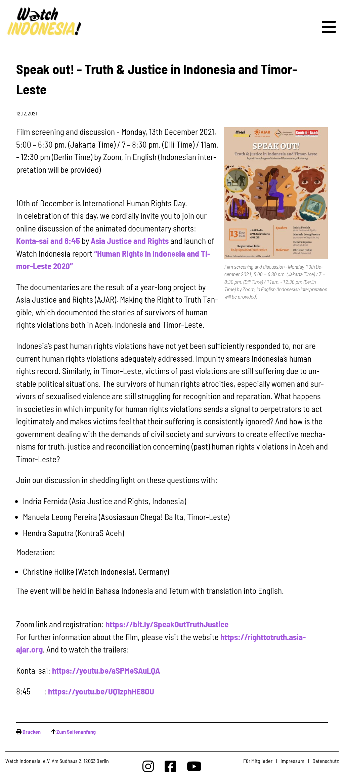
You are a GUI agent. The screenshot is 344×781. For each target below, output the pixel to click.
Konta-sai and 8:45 (48, 241)
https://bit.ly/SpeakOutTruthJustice (166, 624)
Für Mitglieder (257, 761)
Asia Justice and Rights (130, 241)
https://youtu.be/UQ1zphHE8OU (100, 691)
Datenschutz (325, 761)
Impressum (292, 761)
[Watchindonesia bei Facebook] (170, 766)
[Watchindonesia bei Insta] (148, 766)
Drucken (32, 731)
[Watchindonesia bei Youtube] (194, 766)
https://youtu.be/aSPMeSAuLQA (105, 670)
